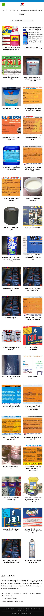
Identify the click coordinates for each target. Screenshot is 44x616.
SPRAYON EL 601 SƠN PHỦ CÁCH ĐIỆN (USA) (33, 561)
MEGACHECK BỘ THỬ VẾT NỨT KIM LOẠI (11, 499)
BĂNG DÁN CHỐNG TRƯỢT (32, 228)
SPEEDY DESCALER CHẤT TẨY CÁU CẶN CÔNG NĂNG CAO (11, 561)
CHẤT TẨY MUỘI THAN (11, 318)
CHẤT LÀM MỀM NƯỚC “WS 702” (33, 258)
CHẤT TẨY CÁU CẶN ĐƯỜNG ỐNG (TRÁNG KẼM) (33, 289)
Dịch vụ (20, 608)
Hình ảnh (32, 608)
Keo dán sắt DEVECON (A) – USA (11, 467)
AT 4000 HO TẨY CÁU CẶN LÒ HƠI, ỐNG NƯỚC (11, 168)
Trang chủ (4, 10)
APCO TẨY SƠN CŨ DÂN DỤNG (11, 108)
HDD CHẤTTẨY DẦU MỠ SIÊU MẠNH (11, 407)
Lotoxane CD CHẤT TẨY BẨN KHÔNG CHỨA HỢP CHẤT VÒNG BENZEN (32, 468)
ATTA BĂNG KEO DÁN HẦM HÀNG (11, 228)
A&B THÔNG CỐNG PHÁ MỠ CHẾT (11, 78)
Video (38, 608)
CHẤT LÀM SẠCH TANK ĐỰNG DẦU (11, 289)
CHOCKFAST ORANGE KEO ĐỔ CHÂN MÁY (11, 348)
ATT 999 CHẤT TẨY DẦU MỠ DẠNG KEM (33, 199)
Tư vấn (19, 610)
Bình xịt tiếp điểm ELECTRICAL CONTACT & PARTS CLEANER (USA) (11, 259)
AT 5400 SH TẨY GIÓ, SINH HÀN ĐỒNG (11, 199)
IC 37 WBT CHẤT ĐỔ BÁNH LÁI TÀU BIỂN (33, 438)
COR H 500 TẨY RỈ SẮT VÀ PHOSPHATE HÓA (32, 348)
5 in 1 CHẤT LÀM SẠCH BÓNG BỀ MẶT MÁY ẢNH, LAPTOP (11, 48)
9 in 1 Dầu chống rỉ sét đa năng (33, 48)
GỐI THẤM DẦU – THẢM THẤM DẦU (11, 377)
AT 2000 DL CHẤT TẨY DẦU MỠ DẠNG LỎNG (11, 138)
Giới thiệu (13, 608)
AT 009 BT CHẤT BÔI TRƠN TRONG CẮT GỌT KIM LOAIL (33, 109)
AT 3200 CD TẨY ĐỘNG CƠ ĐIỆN (32, 138)
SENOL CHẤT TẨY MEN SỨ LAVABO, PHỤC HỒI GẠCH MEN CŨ (33, 531)
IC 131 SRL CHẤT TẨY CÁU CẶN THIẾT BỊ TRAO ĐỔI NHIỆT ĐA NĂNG (33, 407)
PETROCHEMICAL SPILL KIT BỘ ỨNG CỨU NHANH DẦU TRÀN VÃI (33, 499)
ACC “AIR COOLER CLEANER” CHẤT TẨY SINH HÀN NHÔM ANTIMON (32, 79)
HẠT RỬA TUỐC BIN (32, 377)
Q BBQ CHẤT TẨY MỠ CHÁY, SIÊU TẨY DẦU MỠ (11, 530)
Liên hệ (25, 610)
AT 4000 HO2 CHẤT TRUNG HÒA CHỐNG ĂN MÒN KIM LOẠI (33, 169)
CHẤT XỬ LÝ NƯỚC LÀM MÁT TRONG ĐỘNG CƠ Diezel (32, 319)
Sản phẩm (12, 10)
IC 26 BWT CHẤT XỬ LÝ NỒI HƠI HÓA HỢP (11, 438)
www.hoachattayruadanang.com (14, 601)
